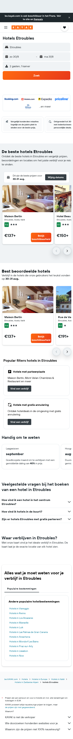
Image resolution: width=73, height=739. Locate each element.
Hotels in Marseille (19, 622)
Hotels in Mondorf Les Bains (23, 641)
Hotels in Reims (17, 613)
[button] (69, 17)
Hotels (25, 679)
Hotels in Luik (16, 627)
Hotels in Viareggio (19, 608)
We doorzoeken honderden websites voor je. (31, 723)
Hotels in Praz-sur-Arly (21, 646)
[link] (19, 389)
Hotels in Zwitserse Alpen (27, 682)
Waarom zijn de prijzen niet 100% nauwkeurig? (32, 729)
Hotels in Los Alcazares (21, 617)
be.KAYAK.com (11, 679)
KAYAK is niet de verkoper (20, 717)
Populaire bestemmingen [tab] (21, 588)
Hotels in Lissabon (18, 650)
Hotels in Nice (16, 655)
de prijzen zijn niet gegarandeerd (20, 707)
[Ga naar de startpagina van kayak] (22, 27)
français (38, 19)
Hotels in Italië (58, 679)
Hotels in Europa (39, 679)
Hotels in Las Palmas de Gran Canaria (28, 632)
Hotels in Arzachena (19, 636)
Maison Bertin (13, 216)
